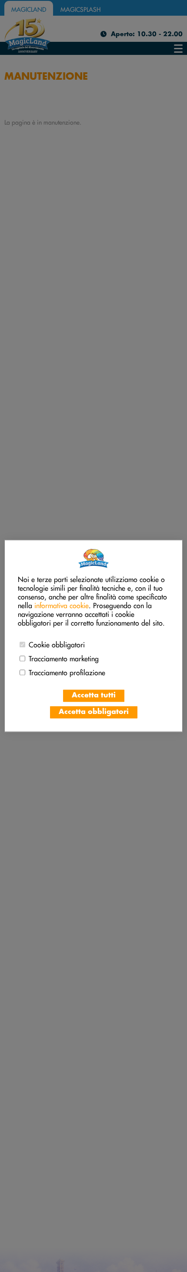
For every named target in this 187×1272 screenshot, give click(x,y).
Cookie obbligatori (57, 644)
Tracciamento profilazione (67, 672)
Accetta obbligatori (94, 712)
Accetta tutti (94, 696)
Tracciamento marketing (64, 658)
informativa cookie (61, 604)
